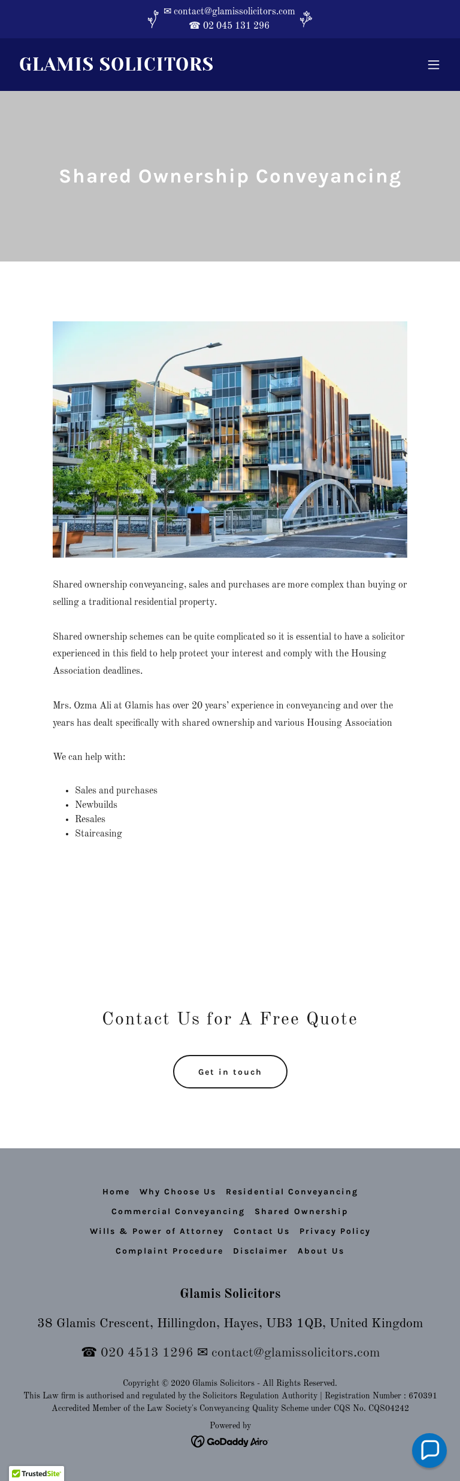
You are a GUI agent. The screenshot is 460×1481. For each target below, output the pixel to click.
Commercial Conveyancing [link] (178, 1211)
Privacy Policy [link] (335, 1231)
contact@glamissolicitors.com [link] (295, 1353)
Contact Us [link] (262, 1231)
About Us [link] (321, 1251)
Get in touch (230, 1072)
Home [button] (116, 1192)
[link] (116, 68)
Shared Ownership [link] (302, 1211)
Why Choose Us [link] (178, 1192)
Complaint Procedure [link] (169, 1251)
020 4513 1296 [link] (147, 1353)
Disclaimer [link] (260, 1251)
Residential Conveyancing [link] (292, 1192)
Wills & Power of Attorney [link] (157, 1231)
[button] (434, 65)
